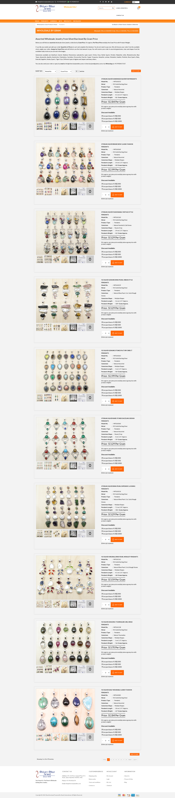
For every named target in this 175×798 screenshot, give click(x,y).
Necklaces (77, 21)
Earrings (53, 21)
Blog (125, 782)
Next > (130, 759)
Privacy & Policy (128, 779)
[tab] (39, 126)
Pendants (44, 21)
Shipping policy (93, 776)
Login (118, 8)
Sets (60, 21)
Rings (37, 21)
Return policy (92, 779)
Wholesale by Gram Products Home (47, 24)
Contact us (92, 785)
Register (124, 8)
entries (82, 71)
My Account (110, 776)
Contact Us (120, 15)
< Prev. (104, 759)
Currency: (128, 2)
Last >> (135, 759)
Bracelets (67, 21)
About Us (126, 776)
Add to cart (136, 71)
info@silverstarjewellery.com (46, 1)
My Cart (109, 782)
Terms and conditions (94, 782)
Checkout (109, 785)
